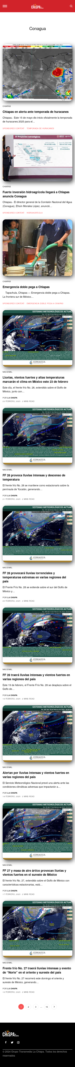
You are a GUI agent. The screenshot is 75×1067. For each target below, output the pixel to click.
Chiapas (7, 106)
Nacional (7, 372)
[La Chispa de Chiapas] (37, 6)
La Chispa (12, 398)
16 (47, 1006)
